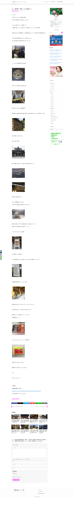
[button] (14, 403)
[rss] (60, 1)
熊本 (52, 101)
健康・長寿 (53, 113)
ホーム (40, 489)
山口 (52, 98)
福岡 (52, 103)
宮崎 (52, 96)
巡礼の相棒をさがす (42, 493)
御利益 (52, 108)
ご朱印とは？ (41, 491)
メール (14, 464)
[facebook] (57, 1)
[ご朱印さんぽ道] (15, 2)
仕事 (52, 111)
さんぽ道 (53, 83)
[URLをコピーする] (44, 403)
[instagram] (59, 1)
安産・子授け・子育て (54, 118)
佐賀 (52, 93)
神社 (52, 88)
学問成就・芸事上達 (54, 116)
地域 (52, 91)
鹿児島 (52, 106)
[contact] (62, 1)
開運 (52, 123)
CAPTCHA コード (15, 473)
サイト (13, 467)
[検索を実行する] (62, 32)
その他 (52, 86)
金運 (52, 121)
